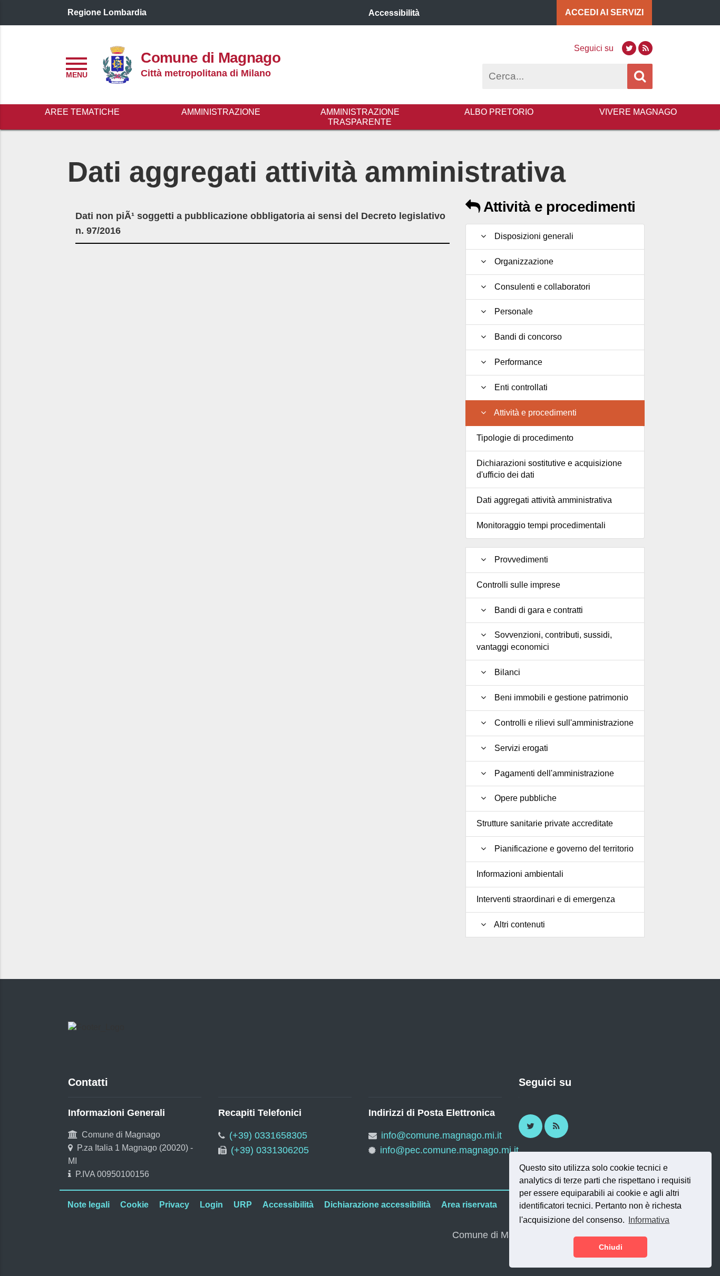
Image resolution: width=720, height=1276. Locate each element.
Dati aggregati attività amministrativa (544, 500)
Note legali (88, 1204)
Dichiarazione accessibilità (377, 1204)
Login (211, 1204)
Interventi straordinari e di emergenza (545, 899)
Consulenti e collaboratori (540, 286)
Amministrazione (220, 111)
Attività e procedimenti (557, 206)
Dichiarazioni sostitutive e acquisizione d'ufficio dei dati (549, 469)
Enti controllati (519, 387)
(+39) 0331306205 (270, 1150)
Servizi (604, 12)
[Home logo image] (117, 64)
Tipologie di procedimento (524, 437)
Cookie (134, 1204)
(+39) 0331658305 (268, 1135)
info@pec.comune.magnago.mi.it (449, 1150)
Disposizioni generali (531, 236)
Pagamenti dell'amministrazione (552, 773)
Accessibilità (288, 1204)
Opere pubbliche (523, 798)
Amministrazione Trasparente (360, 116)
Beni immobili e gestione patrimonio (559, 697)
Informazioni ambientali (519, 873)
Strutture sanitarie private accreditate (544, 823)
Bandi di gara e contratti (536, 610)
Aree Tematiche (82, 111)
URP (242, 1204)
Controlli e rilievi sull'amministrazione (562, 722)
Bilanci (505, 672)
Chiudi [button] (610, 1247)
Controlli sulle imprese (518, 584)
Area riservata (469, 1204)
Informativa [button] (648, 1219)
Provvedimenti (519, 559)
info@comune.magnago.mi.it (441, 1135)
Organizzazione (521, 261)
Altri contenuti (517, 924)
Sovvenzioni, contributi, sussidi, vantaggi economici (544, 640)
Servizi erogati (519, 748)
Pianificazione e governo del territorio (562, 848)
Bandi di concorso (526, 336)
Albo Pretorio (498, 111)
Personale (511, 311)
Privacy (174, 1204)
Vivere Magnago (638, 111)
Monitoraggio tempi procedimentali (541, 525)
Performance (516, 362)
